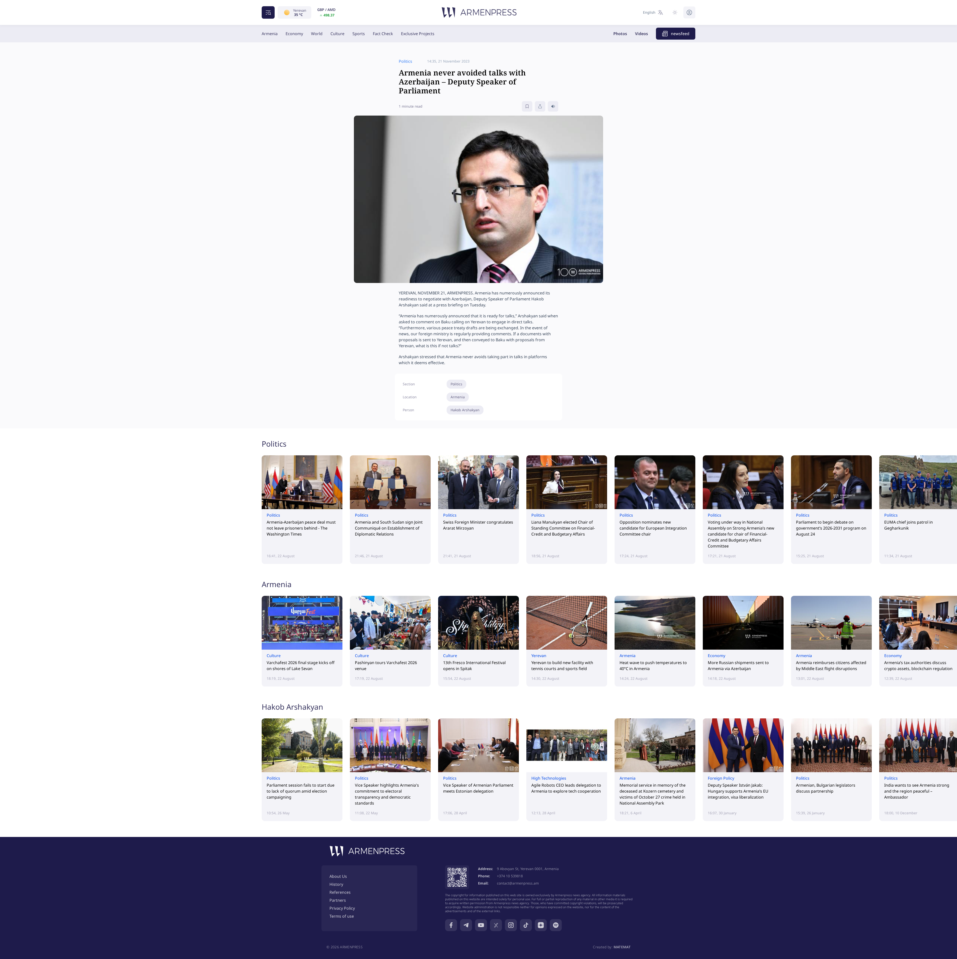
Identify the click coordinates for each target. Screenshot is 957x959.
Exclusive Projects (417, 33)
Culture (337, 33)
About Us (338, 876)
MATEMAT (622, 947)
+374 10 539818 (510, 876)
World (316, 33)
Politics (456, 384)
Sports (358, 33)
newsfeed (680, 33)
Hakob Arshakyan (465, 410)
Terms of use (341, 916)
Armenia (270, 33)
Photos (620, 33)
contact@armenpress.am (518, 883)
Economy (294, 33)
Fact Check (383, 33)
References (340, 892)
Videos (641, 33)
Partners (337, 900)
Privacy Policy (342, 908)
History (336, 884)
